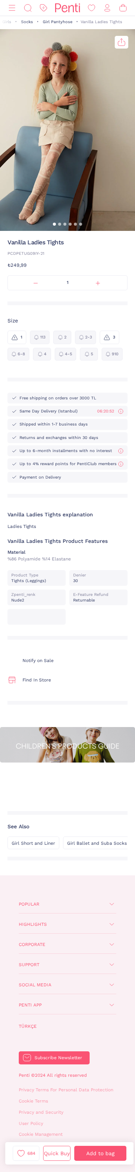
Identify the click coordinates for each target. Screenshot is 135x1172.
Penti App (30, 1005)
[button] (54, 224)
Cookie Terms (33, 1101)
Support (29, 964)
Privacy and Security (41, 1112)
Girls (6, 21)
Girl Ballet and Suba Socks (97, 843)
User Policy (31, 1123)
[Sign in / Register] (107, 8)
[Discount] (43, 8)
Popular (29, 904)
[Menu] (12, 8)
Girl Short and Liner (33, 843)
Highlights (33, 924)
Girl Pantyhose (57, 21)
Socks (27, 21)
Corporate (32, 944)
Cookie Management (41, 1134)
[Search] (27, 8)
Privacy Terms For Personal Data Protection (66, 1089)
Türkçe (28, 1026)
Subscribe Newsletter (58, 1057)
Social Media (35, 984)
